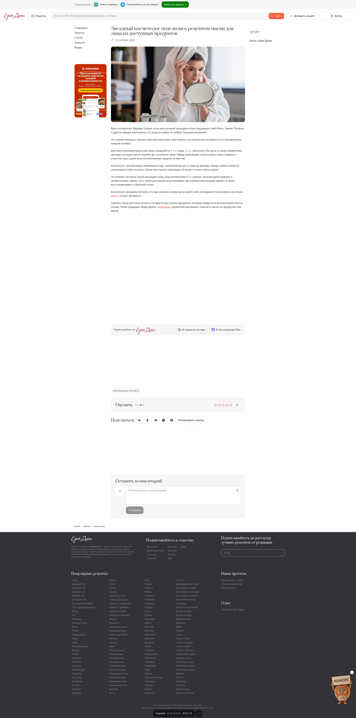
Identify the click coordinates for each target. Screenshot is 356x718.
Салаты (113, 591)
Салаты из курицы (118, 599)
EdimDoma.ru (96, 546)
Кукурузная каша (118, 673)
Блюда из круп (184, 611)
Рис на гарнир (183, 615)
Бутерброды (78, 669)
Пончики (149, 626)
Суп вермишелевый (82, 603)
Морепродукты (80, 646)
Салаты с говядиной (120, 603)
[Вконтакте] (139, 420)
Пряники (149, 638)
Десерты (149, 642)
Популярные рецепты (89, 573)
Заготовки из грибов (187, 595)
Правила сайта (148, 708)
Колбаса (76, 661)
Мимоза (113, 638)
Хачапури (150, 619)
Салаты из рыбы (117, 611)
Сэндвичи (77, 681)
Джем (179, 626)
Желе (147, 669)
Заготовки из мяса (186, 587)
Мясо (75, 626)
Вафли (148, 622)
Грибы (75, 654)
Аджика (180, 673)
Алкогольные (183, 689)
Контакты (210, 708)
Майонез (181, 681)
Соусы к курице (184, 642)
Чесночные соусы (185, 669)
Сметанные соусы (185, 665)
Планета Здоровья (108, 4)
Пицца (148, 584)
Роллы (112, 587)
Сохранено (81, 27)
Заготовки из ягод (186, 599)
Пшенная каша (117, 650)
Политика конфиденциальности (169, 708)
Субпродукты (79, 634)
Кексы (148, 611)
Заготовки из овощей (187, 591)
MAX (170, 558)
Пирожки (150, 599)
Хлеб (147, 580)
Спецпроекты (229, 587)
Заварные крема (153, 677)
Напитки (180, 685)
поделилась (164, 206)
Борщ (75, 611)
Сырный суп (78, 591)
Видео (78, 47)
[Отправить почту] (281, 553)
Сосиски (76, 665)
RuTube (172, 554)
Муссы (148, 673)
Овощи (76, 650)
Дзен (183, 546)
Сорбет (180, 580)
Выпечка (113, 689)
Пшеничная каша (118, 685)
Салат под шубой (118, 634)
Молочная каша (117, 669)
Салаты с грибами (118, 607)
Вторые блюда (79, 622)
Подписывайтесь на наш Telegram (142, 4)
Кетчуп (179, 677)
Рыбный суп (78, 595)
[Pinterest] (171, 420)
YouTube (172, 546)
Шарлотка (150, 634)
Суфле (148, 689)
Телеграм (152, 554)
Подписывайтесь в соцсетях (170, 540)
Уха (74, 615)
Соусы (179, 634)
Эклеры (149, 685)
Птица (75, 630)
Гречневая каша (117, 665)
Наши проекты (233, 573)
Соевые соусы (183, 658)
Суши (112, 584)
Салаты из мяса (117, 595)
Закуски (76, 658)
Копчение (181, 603)
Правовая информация (195, 708)
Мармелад (150, 665)
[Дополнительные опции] (199, 713)
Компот (180, 630)
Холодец (76, 693)
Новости (80, 42)
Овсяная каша (116, 661)
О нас (226, 603)
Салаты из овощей (119, 615)
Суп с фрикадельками (83, 607)
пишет (114, 195)
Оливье (113, 619)
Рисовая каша (116, 658)
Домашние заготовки (187, 584)
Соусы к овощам (185, 650)
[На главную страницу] (14, 16)
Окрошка (77, 619)
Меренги (149, 693)
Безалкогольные (185, 693)
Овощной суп (79, 599)
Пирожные (150, 658)
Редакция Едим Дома (233, 609)
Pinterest (151, 558)
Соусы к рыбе (183, 646)
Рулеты (148, 615)
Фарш (75, 638)
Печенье (149, 595)
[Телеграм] (155, 420)
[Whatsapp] (163, 420)
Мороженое (151, 654)
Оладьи (149, 607)
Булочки (149, 630)
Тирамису (150, 681)
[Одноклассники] (147, 420)
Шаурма (76, 689)
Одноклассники (155, 550)
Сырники (149, 603)
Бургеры (76, 677)
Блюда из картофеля (187, 607)
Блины (148, 591)
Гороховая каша (118, 681)
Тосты (112, 580)
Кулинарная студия (232, 580)
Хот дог (76, 685)
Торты (148, 646)
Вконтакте (152, 546)
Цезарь (113, 642)
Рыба (74, 642)
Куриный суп (79, 584)
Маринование (183, 619)
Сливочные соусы (185, 654)
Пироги (149, 587)
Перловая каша (117, 677)
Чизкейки (150, 661)
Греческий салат (118, 626)
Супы (75, 580)
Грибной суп (79, 587)
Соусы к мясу (183, 638)
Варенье (180, 622)
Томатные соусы (185, 661)
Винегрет (114, 622)
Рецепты (80, 32)
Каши (112, 646)
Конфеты (149, 650)
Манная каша (116, 654)
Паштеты (76, 673)
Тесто (112, 693)
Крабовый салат (118, 630)
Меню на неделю (174, 4)
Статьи (79, 37)
